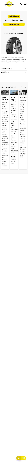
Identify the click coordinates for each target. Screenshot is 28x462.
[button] (23, 458)
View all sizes (20, 33)
